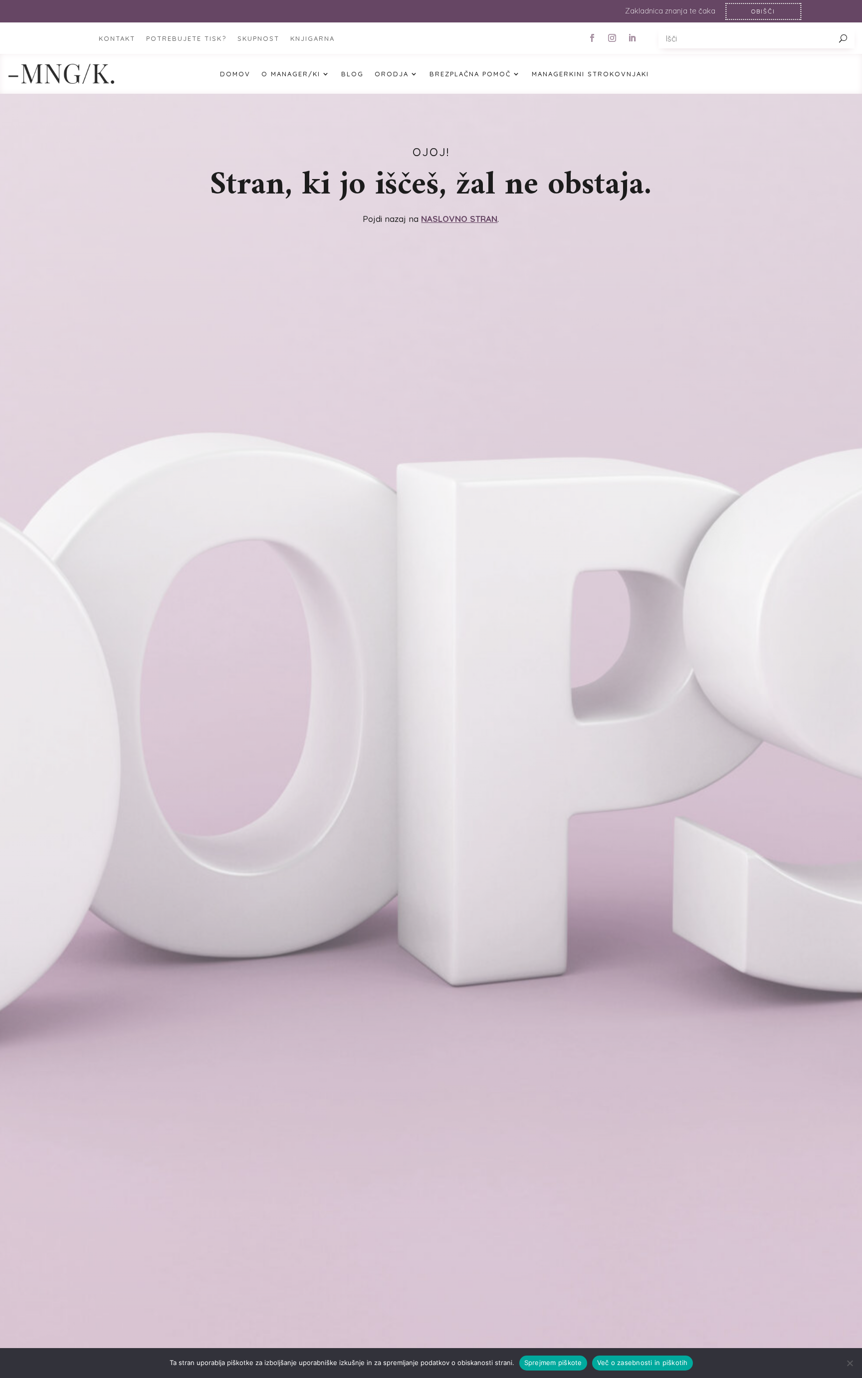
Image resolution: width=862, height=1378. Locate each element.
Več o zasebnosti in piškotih (642, 1363)
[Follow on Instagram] (612, 38)
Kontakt (117, 38)
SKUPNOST (258, 38)
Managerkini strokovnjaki (590, 74)
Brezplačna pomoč (470, 74)
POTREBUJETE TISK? (186, 38)
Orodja (392, 74)
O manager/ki (290, 74)
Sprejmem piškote (553, 1363)
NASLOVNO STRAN (459, 218)
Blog (352, 74)
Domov (235, 74)
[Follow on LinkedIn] (632, 38)
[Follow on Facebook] (592, 38)
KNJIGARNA (312, 38)
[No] (850, 1363)
